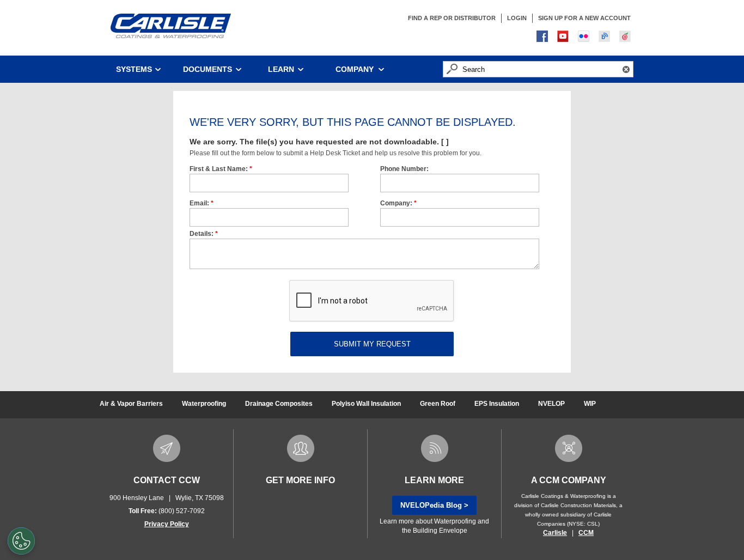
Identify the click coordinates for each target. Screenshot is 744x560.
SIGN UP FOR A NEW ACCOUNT (584, 18)
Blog (606, 38)
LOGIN (517, 18)
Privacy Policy (166, 524)
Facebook (543, 38)
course (626, 38)
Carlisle (555, 533)
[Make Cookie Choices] (21, 541)
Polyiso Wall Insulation (366, 403)
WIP (590, 403)
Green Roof (437, 403)
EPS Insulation (496, 403)
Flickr (585, 38)
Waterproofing (204, 403)
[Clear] (626, 69)
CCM (586, 533)
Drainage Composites (279, 403)
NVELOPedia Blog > (434, 505)
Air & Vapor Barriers (131, 403)
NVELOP (551, 403)
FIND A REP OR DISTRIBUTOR (452, 18)
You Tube (564, 38)
